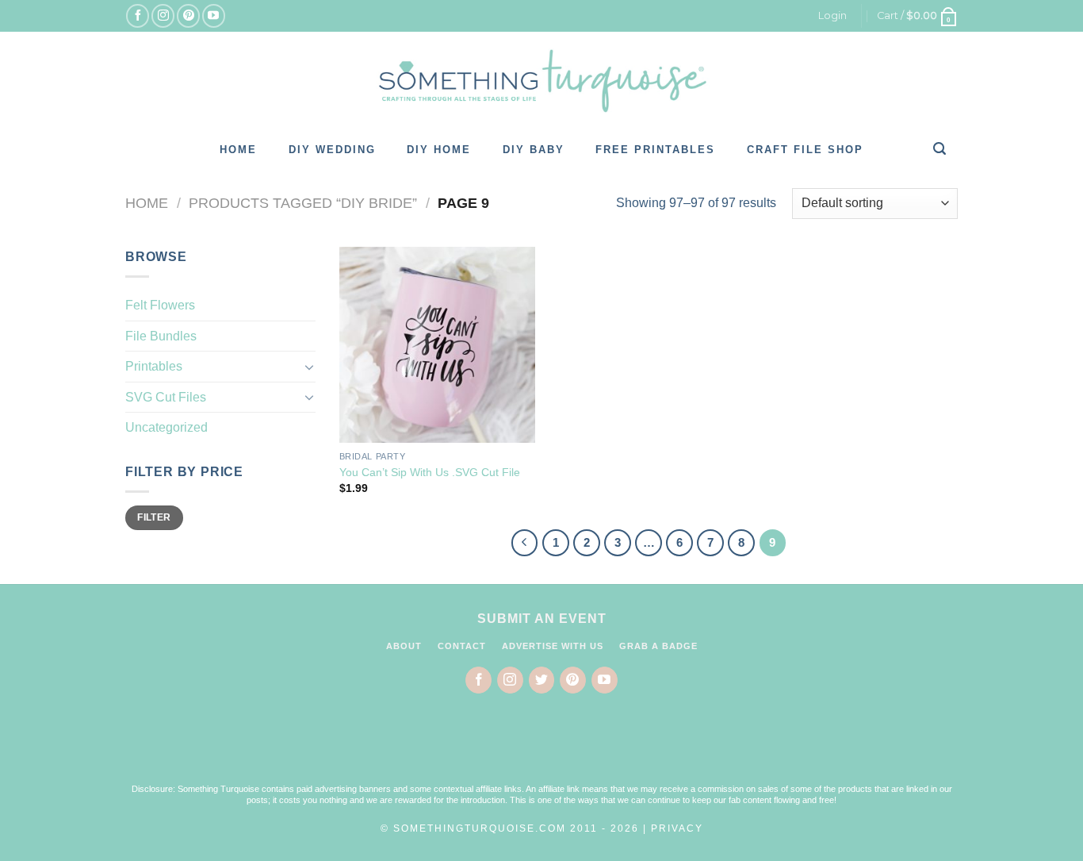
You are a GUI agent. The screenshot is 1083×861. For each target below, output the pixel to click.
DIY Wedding (332, 150)
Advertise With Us (552, 646)
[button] (541, 748)
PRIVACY (677, 828)
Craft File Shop (805, 150)
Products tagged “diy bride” (303, 202)
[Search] (940, 148)
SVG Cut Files (165, 397)
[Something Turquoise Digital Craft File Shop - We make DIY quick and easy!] (541, 81)
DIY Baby (533, 150)
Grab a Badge (658, 646)
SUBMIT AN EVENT (542, 618)
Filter (153, 517)
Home (238, 150)
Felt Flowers (160, 305)
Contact (462, 646)
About (404, 646)
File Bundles (161, 336)
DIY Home (439, 150)
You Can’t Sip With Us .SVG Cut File (429, 472)
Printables (153, 366)
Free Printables (655, 150)
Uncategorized (166, 427)
